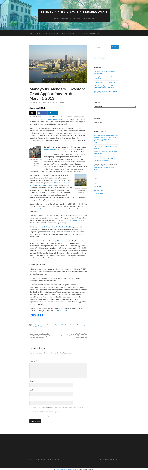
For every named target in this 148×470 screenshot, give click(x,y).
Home (31, 33)
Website (32, 399)
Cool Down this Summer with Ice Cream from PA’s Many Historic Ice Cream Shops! (106, 158)
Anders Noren (109, 459)
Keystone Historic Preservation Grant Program (46, 119)
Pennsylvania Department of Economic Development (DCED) (51, 209)
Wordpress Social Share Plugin (64, 469)
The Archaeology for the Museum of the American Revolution (105, 92)
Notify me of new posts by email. (42, 416)
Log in (96, 183)
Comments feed (98, 190)
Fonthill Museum (50, 149)
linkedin (54, 113)
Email (31, 390)
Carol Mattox (98, 146)
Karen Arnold (48, 102)
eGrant (59, 117)
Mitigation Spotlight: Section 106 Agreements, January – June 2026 (104, 86)
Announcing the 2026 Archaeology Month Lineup (104, 72)
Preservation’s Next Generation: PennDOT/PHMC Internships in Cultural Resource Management (41, 335)
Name (31, 381)
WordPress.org (98, 193)
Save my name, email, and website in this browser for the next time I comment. (57, 408)
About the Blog (75, 33)
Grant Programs (37, 325)
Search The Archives (44, 33)
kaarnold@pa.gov (74, 220)
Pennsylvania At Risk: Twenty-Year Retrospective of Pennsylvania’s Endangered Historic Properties (73, 335)
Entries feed (97, 186)
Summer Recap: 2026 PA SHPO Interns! (105, 82)
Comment (33, 361)
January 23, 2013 (35, 102)
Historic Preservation (48, 325)
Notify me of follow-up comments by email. (46, 412)
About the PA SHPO (60, 33)
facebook (43, 113)
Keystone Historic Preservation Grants (66, 325)
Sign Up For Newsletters (92, 33)
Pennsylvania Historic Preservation (74, 12)
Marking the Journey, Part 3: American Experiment (105, 77)
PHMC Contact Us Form (63, 311)
